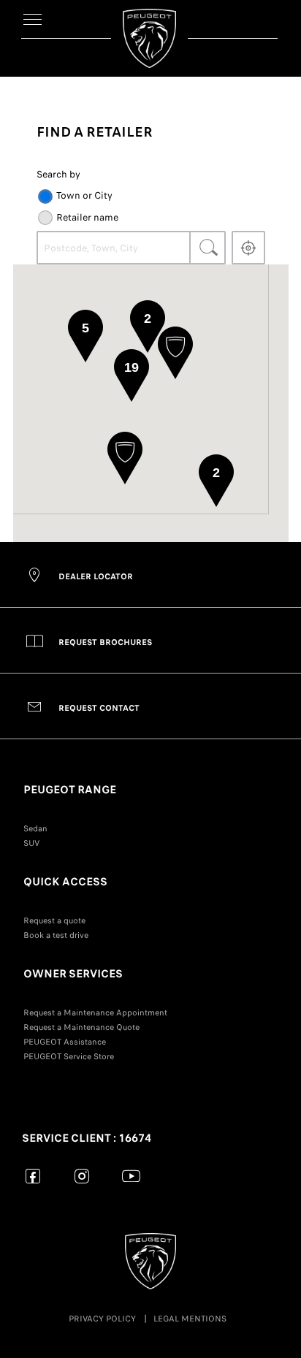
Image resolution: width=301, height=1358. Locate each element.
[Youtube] (131, 1175)
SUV (31, 843)
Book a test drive (55, 935)
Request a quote (54, 920)
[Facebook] (33, 1175)
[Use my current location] (248, 247)
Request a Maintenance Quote (81, 1027)
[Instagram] (82, 1175)
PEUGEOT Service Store (68, 1056)
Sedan (35, 828)
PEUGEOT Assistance (64, 1042)
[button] (175, 353)
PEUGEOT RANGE (69, 790)
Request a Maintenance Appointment (95, 1012)
